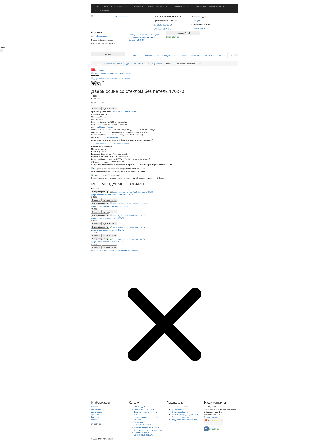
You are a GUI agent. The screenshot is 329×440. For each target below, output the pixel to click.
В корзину (96, 108)
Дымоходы (138, 422)
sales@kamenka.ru (99, 36)
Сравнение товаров (181, 6)
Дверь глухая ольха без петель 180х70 (107, 218)
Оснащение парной (142, 424)
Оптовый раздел (163, 55)
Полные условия (106, 127)
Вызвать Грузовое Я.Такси (159, 6)
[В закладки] (93, 84)
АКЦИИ (209, 55)
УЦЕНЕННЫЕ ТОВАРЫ (143, 435)
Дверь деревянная (130, 250)
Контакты (221, 55)
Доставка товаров (216, 6)
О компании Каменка (180, 412)
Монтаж (94, 419)
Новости (148, 55)
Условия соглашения (180, 417)
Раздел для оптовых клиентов (184, 419)
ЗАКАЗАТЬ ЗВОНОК (162, 28)
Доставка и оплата (122, 143)
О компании (136, 55)
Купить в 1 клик (109, 108)
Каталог (94, 406)
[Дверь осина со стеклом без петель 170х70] (110, 73)
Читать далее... (113, 137)
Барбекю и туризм (141, 432)
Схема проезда (101, 6)
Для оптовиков (97, 412)
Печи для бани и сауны (144, 409)
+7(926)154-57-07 (198, 28)
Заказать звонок (210, 417)
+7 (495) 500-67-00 (119, 6)
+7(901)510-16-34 (198, 20)
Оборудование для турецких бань (148, 429)
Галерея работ (179, 55)
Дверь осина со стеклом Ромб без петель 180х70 (112, 194)
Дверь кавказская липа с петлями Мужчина (109, 206)
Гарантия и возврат (180, 406)
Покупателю (195, 55)
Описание (109, 143)
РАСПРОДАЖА (140, 406)
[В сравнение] (98, 84)
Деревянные (96, 250)
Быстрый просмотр (100, 191)
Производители (199, 6)
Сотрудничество (137, 6)
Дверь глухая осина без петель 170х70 (107, 230)
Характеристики (98, 143)
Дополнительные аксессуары (146, 427)
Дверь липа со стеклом (112, 250)
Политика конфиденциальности (185, 414)
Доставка (95, 414)
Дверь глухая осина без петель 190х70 (107, 241)
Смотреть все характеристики (124, 111)
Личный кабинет (102, 10)
